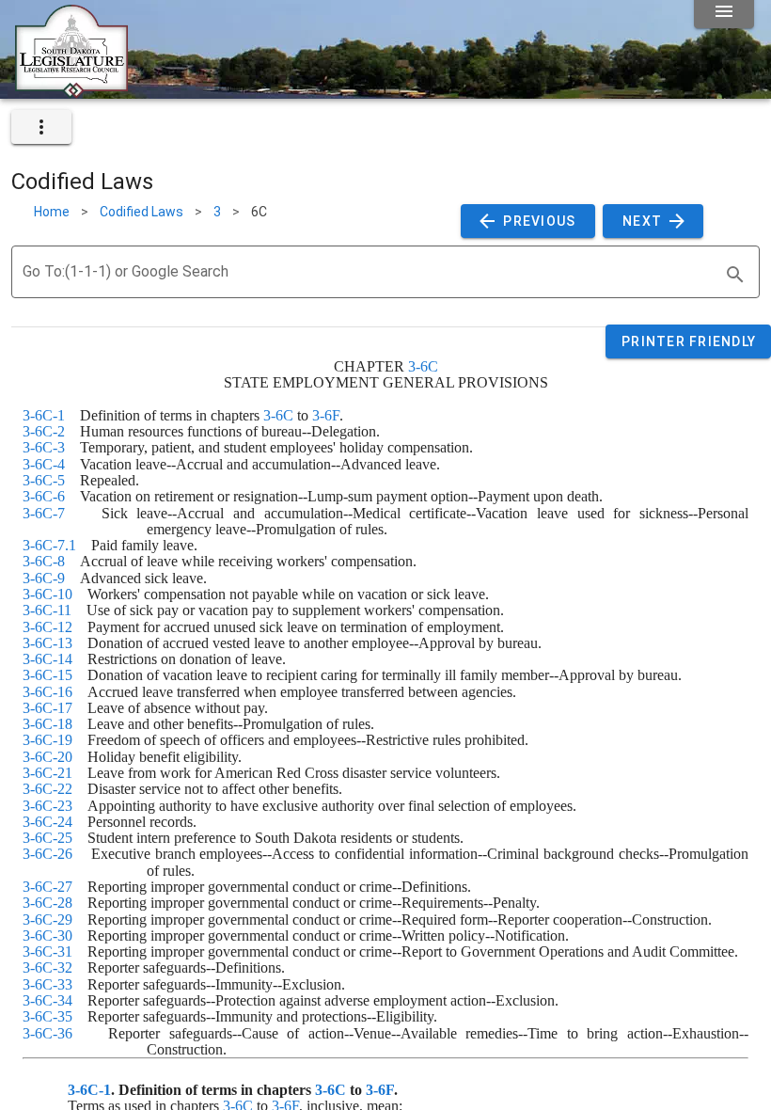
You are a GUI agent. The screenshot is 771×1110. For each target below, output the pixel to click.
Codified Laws (141, 211)
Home (52, 211)
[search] (735, 275)
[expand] (41, 127)
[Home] (71, 91)
